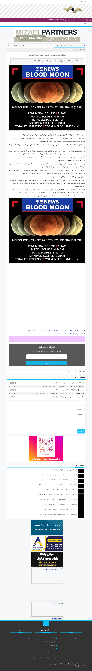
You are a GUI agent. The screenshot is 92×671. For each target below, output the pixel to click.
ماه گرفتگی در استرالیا (32, 331)
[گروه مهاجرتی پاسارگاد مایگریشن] (47, 583)
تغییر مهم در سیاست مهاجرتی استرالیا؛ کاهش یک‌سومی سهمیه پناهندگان (63, 386)
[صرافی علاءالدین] (47, 551)
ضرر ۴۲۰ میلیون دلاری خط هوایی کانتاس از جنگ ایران (68, 383)
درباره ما (27, 638)
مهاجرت (53, 645)
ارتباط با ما (27, 635)
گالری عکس (77, 638)
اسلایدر (65, 334)
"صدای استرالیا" (69, 664)
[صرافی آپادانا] (47, 567)
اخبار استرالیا (73, 331)
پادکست (78, 642)
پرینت (76, 50)
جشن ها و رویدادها (50, 652)
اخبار (69, 334)
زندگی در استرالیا (50, 642)
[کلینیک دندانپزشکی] (46, 601)
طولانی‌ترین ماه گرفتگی (44, 331)
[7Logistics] (47, 535)
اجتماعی (80, 46)
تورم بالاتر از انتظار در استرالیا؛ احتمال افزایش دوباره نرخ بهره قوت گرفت (60, 490)
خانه (61, 658)
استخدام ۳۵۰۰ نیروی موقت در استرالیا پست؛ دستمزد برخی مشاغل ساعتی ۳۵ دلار (60, 393)
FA (85, 2)
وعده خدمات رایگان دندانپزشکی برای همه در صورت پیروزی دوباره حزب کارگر (58, 515)
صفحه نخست (51, 635)
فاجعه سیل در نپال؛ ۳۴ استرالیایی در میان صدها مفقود (68, 390)
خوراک (34, 658)
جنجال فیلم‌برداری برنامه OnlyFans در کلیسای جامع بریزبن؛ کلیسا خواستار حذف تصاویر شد (55, 500)
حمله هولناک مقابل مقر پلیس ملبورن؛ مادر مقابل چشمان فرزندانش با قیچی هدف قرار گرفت (55, 495)
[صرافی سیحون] (47, 616)
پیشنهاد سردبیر (58, 334)
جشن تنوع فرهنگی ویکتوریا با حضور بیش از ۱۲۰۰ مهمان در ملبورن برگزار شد (59, 505)
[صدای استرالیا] (70, 17)
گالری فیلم (77, 635)
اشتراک (46, 363)
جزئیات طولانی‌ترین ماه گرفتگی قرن (59, 331)
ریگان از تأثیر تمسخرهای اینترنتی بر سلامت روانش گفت (67, 397)
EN (81, 2)
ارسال (81, 50)
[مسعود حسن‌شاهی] (57, 618)
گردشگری (52, 648)
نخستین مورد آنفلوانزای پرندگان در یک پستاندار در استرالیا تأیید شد (60, 510)
